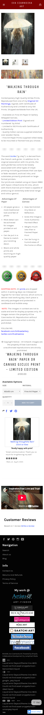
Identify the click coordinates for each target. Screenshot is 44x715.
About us (6, 554)
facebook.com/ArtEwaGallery (14, 331)
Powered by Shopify (30, 654)
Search (5, 550)
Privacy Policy (9, 579)
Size (4, 385)
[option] (22, 440)
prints (22, 289)
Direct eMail (36, 712)
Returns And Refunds (12, 575)
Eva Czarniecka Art (22, 4)
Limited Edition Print (12, 120)
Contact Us (7, 570)
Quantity (6, 397)
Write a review (27, 526)
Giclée (13, 156)
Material (27, 385)
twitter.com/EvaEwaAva (12, 334)
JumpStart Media (31, 656)
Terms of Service (10, 583)
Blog (4, 558)
